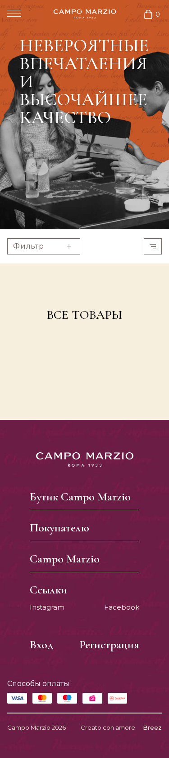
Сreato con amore (121, 727)
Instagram (47, 607)
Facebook (121, 607)
